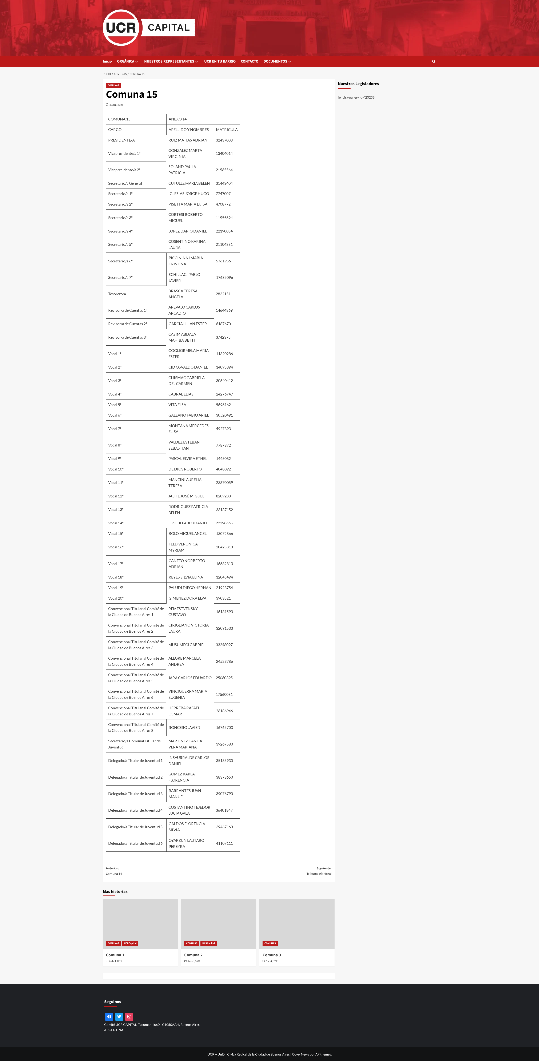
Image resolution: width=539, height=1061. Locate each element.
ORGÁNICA (125, 61)
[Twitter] (119, 1017)
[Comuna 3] (297, 924)
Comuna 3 (272, 955)
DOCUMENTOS (275, 61)
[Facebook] (109, 1017)
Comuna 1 (115, 955)
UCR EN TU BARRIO (220, 61)
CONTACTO (249, 61)
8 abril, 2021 (116, 104)
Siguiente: (319, 871)
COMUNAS (113, 85)
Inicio (107, 61)
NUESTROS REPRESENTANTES (169, 61)
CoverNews (300, 1054)
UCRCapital (130, 943)
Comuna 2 (193, 955)
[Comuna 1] (140, 924)
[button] (433, 61)
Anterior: (114, 871)
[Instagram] (129, 1017)
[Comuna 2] (218, 924)
